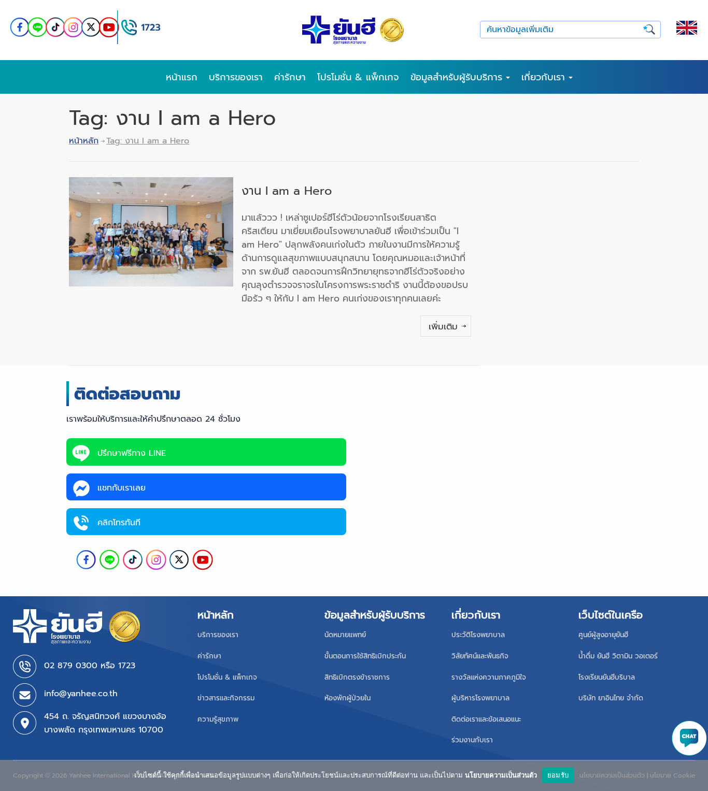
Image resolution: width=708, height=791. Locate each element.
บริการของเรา (236, 77)
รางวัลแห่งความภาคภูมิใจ (488, 677)
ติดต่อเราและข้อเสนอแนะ (486, 719)
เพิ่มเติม (443, 326)
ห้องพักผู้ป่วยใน (347, 698)
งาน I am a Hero (287, 191)
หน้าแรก (181, 77)
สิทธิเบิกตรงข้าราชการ (357, 677)
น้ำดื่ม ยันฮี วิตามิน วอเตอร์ (618, 656)
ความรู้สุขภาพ (217, 719)
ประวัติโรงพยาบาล (478, 634)
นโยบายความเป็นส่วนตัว (501, 775)
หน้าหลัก (83, 141)
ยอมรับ (558, 775)
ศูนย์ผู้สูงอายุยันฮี (603, 634)
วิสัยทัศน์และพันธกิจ (479, 656)
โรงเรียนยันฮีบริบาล (606, 677)
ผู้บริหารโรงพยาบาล (480, 698)
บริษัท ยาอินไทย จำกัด (610, 698)
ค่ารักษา (290, 77)
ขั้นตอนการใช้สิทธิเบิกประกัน (365, 656)
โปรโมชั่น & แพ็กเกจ (358, 77)
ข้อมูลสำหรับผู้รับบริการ (458, 77)
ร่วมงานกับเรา (472, 740)
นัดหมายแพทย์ (345, 634)
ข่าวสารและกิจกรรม (225, 698)
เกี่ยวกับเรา (545, 77)
